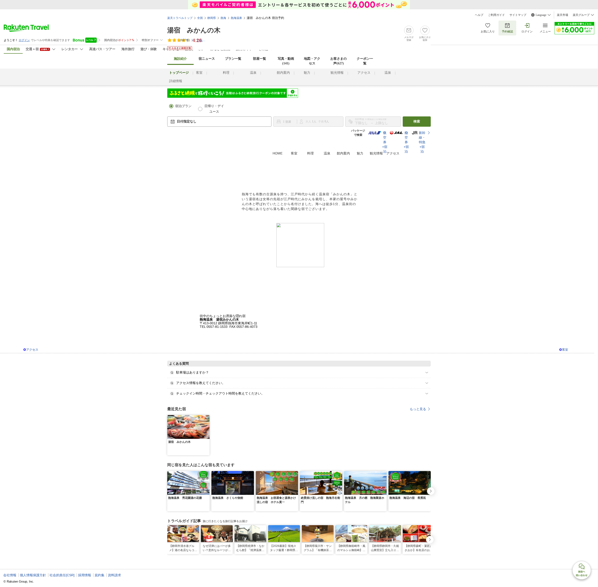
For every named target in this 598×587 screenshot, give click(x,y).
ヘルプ (479, 15)
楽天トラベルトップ (179, 18)
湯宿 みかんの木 (194, 30)
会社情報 (9, 575)
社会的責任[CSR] (62, 575)
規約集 (99, 575)
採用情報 (84, 575)
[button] (207, 418)
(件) (185, 40)
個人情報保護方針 (33, 575)
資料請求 (114, 575)
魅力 (307, 72)
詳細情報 (175, 81)
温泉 (253, 72)
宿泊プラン (183, 106)
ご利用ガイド (496, 15)
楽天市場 (562, 15)
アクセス (363, 72)
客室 (199, 72)
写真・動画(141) (286, 61)
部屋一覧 (259, 58)
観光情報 (337, 72)
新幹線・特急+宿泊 (422, 142)
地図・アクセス (312, 61)
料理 (226, 72)
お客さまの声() (338, 61)
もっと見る (418, 409)
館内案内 (283, 72)
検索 (416, 121)
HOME (277, 153)
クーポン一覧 (365, 61)
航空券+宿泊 (382, 142)
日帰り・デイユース (214, 108)
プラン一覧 (233, 58)
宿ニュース (207, 58)
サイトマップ (517, 15)
